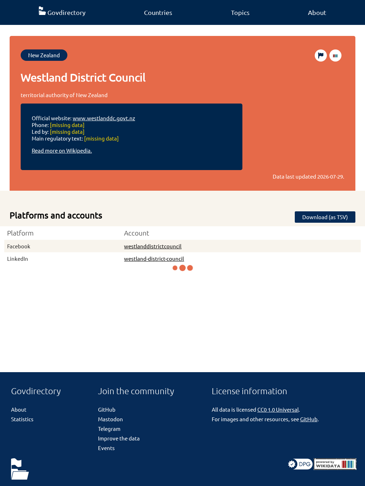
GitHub (106, 409)
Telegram (109, 428)
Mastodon (110, 419)
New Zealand (44, 55)
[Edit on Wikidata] (335, 55)
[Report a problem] (321, 55)
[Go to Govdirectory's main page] (20, 469)
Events (106, 447)
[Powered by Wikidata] (335, 467)
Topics (240, 12)
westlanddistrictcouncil (152, 246)
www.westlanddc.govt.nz (104, 118)
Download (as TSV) (325, 216)
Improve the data (119, 438)
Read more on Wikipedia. (62, 150)
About (317, 12)
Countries (158, 12)
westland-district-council (154, 258)
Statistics (22, 419)
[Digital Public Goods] (300, 467)
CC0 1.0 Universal (278, 409)
